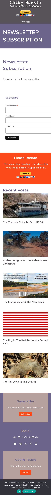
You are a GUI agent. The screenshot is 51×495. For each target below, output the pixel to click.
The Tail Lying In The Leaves (19, 381)
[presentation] (25, 205)
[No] (48, 487)
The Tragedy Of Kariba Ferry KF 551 (23, 222)
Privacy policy (29, 491)
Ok (19, 491)
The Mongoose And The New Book (23, 302)
